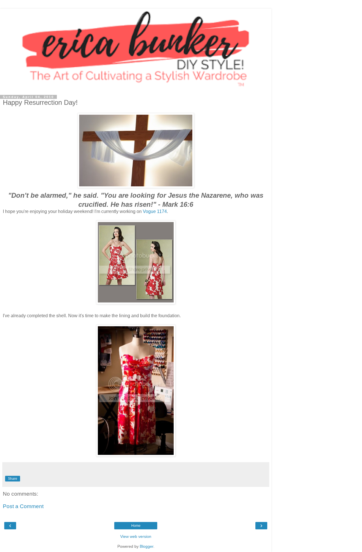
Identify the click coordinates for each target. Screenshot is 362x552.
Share (12, 479)
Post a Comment (23, 506)
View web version (135, 536)
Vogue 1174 (155, 211)
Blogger (146, 546)
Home (136, 526)
